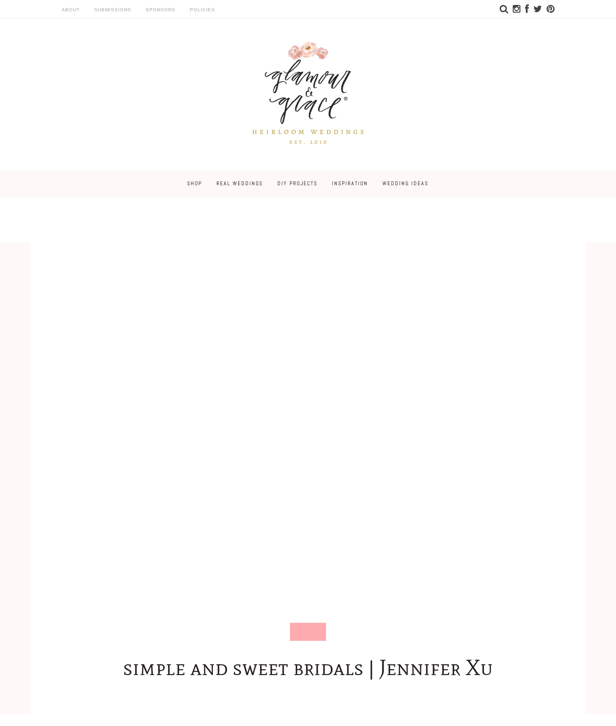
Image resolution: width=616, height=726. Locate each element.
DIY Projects (297, 183)
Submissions (112, 9)
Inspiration (350, 183)
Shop (194, 183)
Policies (202, 9)
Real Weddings (239, 183)
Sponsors (160, 9)
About (71, 9)
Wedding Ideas (405, 183)
